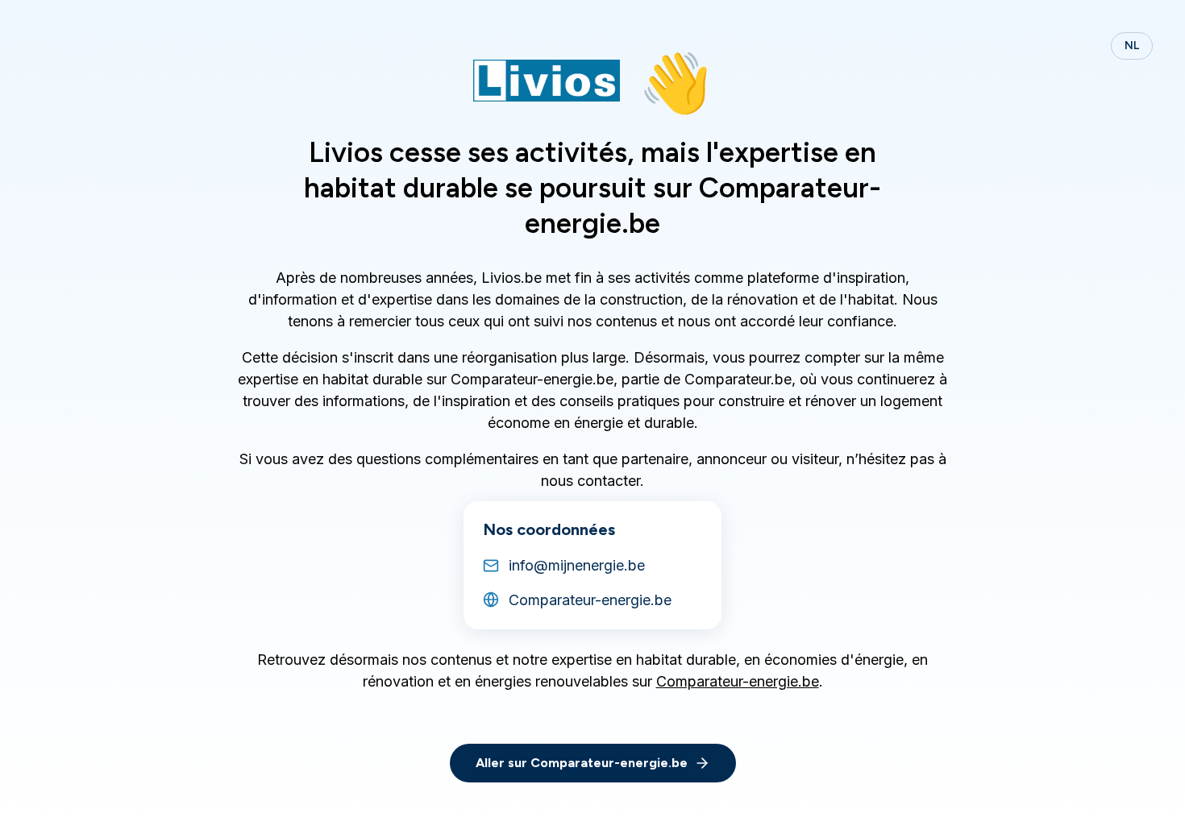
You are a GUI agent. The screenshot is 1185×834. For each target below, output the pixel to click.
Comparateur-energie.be (737, 681)
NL (1132, 45)
